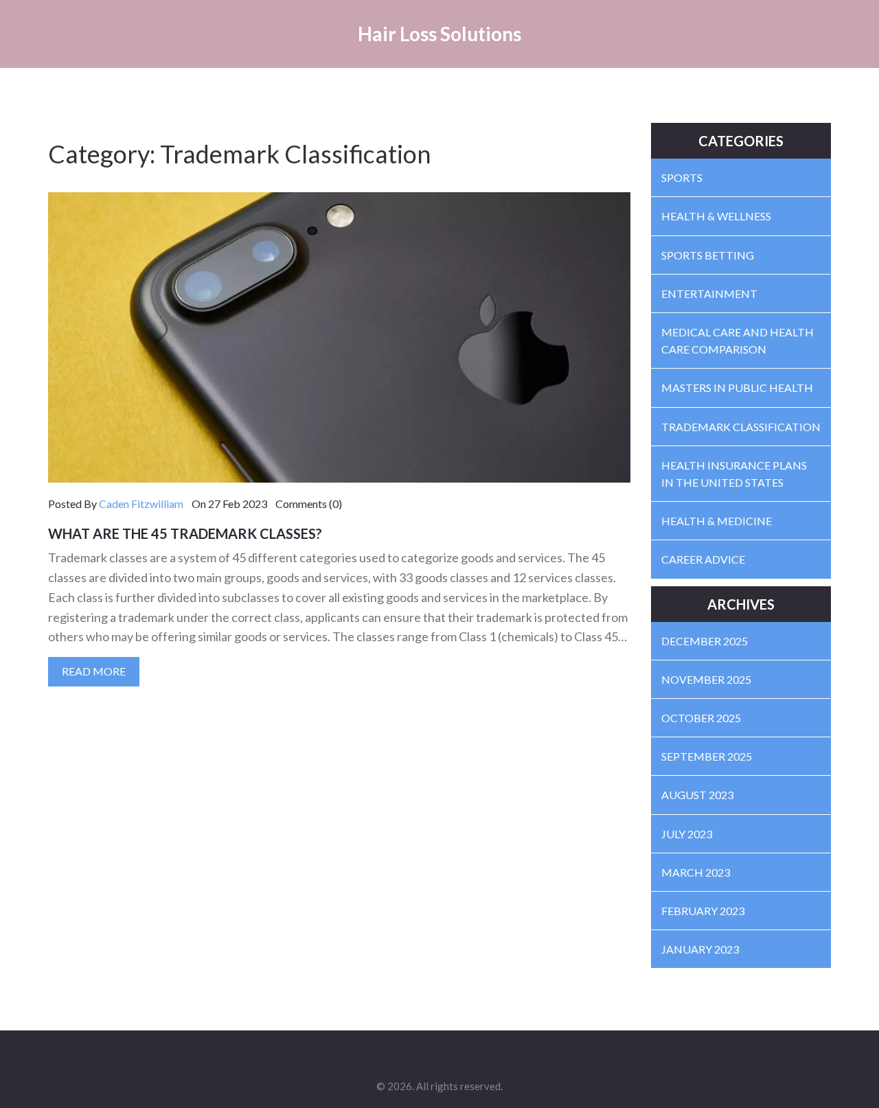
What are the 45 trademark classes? (185, 533)
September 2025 (706, 756)
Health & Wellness (716, 215)
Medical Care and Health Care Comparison (737, 340)
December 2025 (704, 640)
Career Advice (703, 559)
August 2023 (697, 794)
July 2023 (686, 833)
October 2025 (701, 717)
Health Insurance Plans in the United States (734, 474)
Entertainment (709, 293)
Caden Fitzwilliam (141, 503)
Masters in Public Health (737, 387)
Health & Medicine (716, 520)
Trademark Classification (741, 426)
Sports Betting (707, 255)
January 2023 (700, 949)
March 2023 (695, 872)
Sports (682, 177)
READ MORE (94, 671)
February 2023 (702, 910)
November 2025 (706, 679)
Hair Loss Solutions (439, 33)
